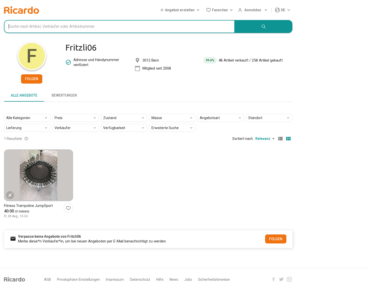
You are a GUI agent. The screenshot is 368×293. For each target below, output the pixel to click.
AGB (47, 279)
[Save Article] (68, 208)
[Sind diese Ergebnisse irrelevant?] (26, 138)
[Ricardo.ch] (21, 10)
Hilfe (159, 279)
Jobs (188, 279)
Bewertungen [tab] (64, 95)
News (173, 279)
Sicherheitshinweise (214, 279)
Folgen (31, 79)
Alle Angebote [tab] (24, 95)
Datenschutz (140, 279)
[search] (263, 26)
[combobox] (119, 26)
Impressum (115, 279)
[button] (181, 10)
